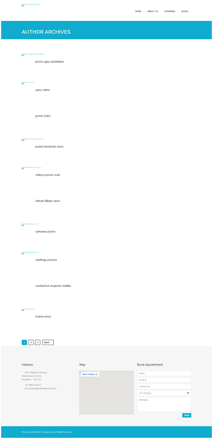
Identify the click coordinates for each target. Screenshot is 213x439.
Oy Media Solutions (62, 432)
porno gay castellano (49, 61)
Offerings (169, 11)
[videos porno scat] (31, 167)
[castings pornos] (30, 252)
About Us (153, 11)
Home (138, 11)
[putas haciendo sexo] (32, 138)
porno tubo (43, 116)
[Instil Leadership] (30, 5)
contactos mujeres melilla (53, 286)
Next (47, 342)
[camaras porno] (30, 223)
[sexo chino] (28, 82)
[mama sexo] (28, 308)
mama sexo (43, 316)
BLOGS (185, 11)
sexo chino (42, 90)
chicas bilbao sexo (47, 201)
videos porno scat (47, 175)
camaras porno (45, 231)
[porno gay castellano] (33, 53)
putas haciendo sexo (49, 146)
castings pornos (46, 260)
